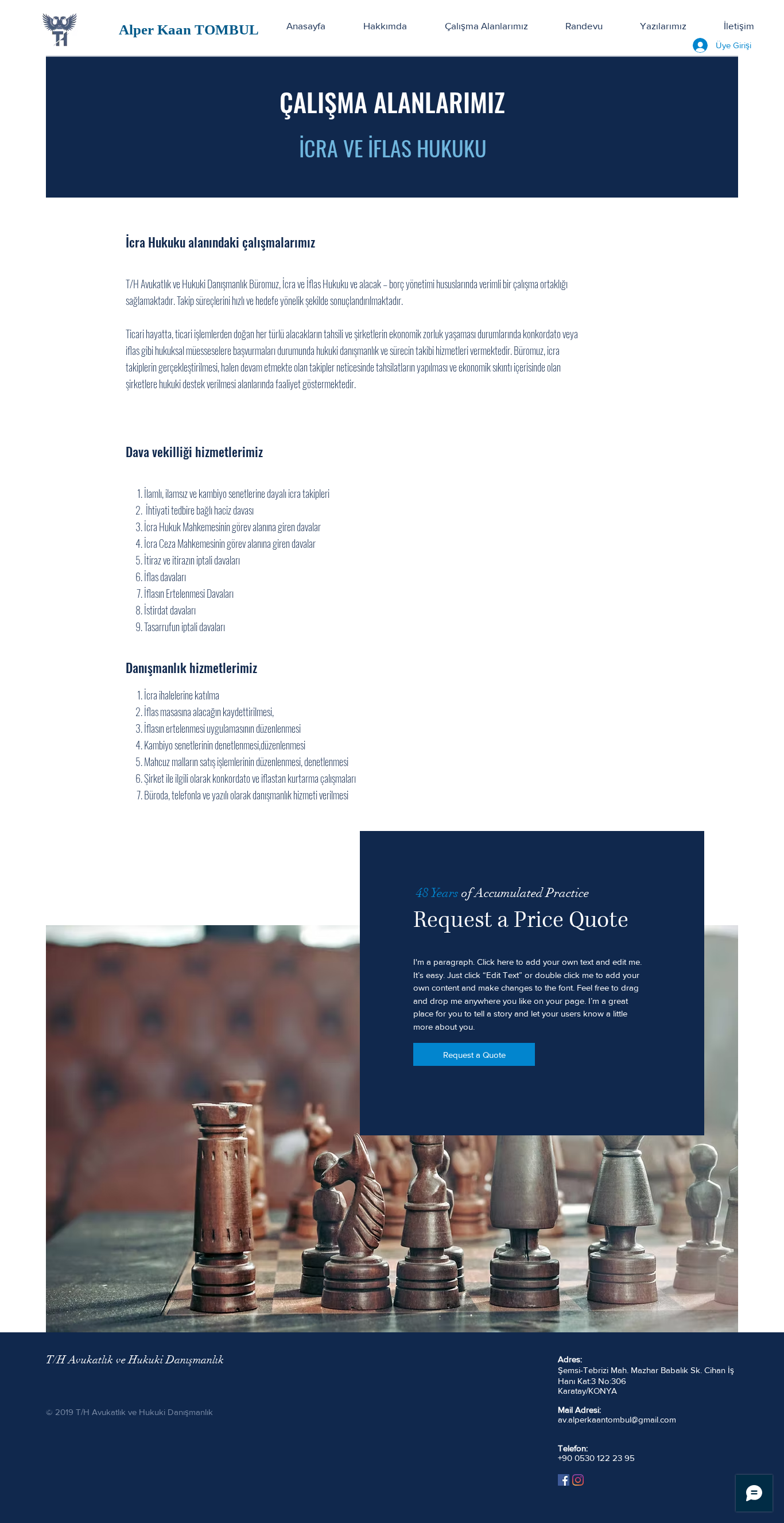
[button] (486, 25)
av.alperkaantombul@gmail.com (617, 1419)
